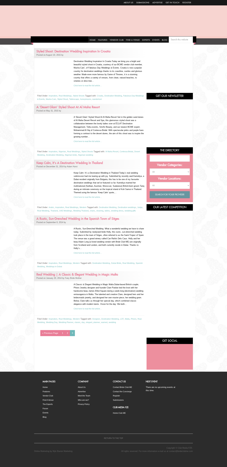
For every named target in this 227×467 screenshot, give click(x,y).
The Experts (48, 404)
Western (84, 207)
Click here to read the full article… (89, 85)
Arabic (51, 207)
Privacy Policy (84, 404)
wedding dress (126, 210)
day (84, 325)
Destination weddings (129, 207)
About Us (128, 3)
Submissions (142, 3)
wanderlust (110, 99)
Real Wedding (50, 210)
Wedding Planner (66, 325)
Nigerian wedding (86, 154)
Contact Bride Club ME (123, 387)
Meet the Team (84, 395)
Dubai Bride (118, 266)
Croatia (102, 96)
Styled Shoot (74, 99)
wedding (113, 325)
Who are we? (83, 400)
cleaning (108, 210)
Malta (129, 322)
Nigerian (62, 151)
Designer (97, 322)
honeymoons (98, 99)
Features (46, 391)
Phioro (136, 322)
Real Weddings (66, 96)
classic (78, 325)
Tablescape (86, 99)
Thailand (61, 210)
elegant (90, 325)
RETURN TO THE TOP (113, 438)
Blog (45, 416)
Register (187, 3)
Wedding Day (52, 325)
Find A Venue (48, 400)
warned (106, 325)
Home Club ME (119, 413)
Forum (45, 408)
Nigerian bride (72, 154)
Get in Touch (172, 3)
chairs (101, 210)
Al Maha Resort (114, 151)
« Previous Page (50, 335)
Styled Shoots (80, 96)
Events (46, 412)
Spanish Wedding (45, 269)
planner (98, 325)
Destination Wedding (116, 96)
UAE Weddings (73, 210)
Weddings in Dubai (62, 269)
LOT (124, 322)
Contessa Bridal (129, 151)
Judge (40, 210)
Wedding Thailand (89, 210)
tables (116, 210)
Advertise (157, 3)
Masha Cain (61, 99)
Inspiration (53, 96)
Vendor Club (48, 395)
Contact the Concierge (123, 391)
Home (45, 387)
